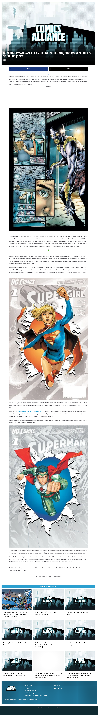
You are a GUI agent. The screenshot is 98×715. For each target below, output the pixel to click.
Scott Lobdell (45, 568)
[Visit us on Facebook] (58, 688)
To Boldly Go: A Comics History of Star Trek (15, 644)
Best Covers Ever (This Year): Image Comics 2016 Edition (46, 613)
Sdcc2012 (63, 568)
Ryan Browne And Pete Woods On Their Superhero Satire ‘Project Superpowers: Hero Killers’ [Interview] (15, 614)
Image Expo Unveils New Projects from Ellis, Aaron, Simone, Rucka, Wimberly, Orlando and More (79, 675)
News (25, 570)
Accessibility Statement (30, 690)
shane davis (70, 568)
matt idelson (18, 568)
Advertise (27, 688)
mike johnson (31, 568)
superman (81, 568)
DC (22, 570)
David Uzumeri (9, 60)
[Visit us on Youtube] (55, 688)
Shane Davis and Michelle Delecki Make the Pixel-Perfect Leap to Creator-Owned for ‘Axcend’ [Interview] (48, 675)
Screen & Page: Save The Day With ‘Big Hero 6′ (79, 613)
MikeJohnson (38, 568)
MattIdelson (25, 568)
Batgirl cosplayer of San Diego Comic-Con (29, 411)
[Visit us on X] (61, 688)
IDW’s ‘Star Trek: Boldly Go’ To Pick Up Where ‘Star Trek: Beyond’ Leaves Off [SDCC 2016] (47, 645)
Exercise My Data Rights (30, 693)
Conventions (18, 570)
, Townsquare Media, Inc (22, 699)
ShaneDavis (76, 568)
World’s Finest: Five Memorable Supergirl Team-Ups (79, 644)
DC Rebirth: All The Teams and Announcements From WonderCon (14, 674)
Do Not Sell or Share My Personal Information (36, 695)
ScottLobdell (52, 568)
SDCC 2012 (58, 568)
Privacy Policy (28, 692)
